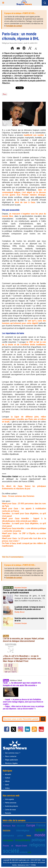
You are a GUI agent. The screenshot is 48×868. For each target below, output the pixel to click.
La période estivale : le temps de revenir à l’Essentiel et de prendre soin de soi (30, 608)
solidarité (23, 852)
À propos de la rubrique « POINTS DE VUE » (19, 13)
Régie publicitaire (11, 760)
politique (38, 839)
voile (29, 852)
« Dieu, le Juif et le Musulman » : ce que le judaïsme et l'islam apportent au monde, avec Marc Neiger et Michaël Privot (22, 658)
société (11, 851)
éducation (21, 825)
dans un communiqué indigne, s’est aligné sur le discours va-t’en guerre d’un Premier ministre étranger (24, 192)
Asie (13, 826)
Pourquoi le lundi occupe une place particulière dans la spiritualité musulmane (23, 591)
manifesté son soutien (34, 135)
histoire (6, 830)
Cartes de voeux (10, 810)
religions (37, 845)
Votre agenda (9, 799)
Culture (7, 778)
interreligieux (22, 830)
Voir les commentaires (12, 557)
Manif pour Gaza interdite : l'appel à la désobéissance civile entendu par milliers (24, 519)
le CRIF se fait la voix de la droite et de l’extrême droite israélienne (24, 343)
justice (20, 835)
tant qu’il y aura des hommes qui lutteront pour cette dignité (24, 321)
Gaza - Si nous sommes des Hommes (18, 496)
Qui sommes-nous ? (12, 753)
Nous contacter (10, 756)
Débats (7, 781)
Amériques (7, 826)
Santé (7, 785)
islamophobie (8, 835)
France (40, 825)
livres (28, 835)
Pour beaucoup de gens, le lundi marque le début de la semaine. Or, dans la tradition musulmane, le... (30, 598)
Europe (30, 825)
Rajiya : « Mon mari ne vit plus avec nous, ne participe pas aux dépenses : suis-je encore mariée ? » (23, 707)
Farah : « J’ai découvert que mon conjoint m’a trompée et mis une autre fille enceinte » (22, 684)
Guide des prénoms (11, 806)
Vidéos (7, 788)
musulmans (22, 840)
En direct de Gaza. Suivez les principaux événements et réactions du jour (24, 487)
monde (39, 835)
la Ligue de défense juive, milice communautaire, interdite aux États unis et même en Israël (24, 419)
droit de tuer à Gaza (25, 202)
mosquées (8, 840)
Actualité (8, 774)
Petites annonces (10, 803)
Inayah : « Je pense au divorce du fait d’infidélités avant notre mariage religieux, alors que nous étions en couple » (23, 701)
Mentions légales (11, 763)
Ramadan (8, 813)
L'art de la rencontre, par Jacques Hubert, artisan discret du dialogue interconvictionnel (23, 639)
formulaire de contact (14, 26)
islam (40, 830)
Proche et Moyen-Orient (15, 845)
